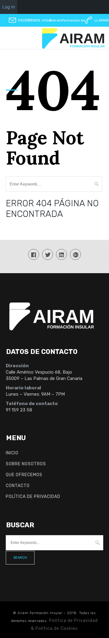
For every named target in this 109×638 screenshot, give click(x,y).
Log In (8, 6)
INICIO (12, 453)
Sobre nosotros (26, 463)
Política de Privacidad (33, 496)
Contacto (18, 485)
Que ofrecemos (24, 474)
